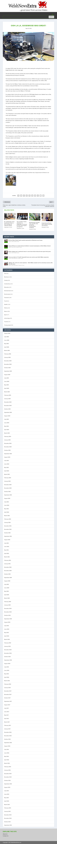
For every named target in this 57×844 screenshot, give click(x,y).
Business (16, 258)
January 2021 (7, 563)
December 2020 (7, 567)
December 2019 (7, 608)
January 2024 (7, 439)
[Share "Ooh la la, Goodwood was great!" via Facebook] (18, 195)
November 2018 (8, 653)
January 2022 (7, 522)
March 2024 (7, 433)
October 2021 (7, 532)
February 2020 (7, 601)
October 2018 (7, 656)
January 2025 (7, 398)
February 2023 (7, 477)
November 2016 (8, 735)
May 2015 (6, 797)
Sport (5, 314)
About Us (5, 834)
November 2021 (8, 529)
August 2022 (7, 498)
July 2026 (6, 336)
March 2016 (7, 763)
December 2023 (7, 443)
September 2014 (8, 825)
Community (7, 283)
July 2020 (6, 584)
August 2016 (7, 746)
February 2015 (7, 807)
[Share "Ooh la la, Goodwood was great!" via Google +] (24, 195)
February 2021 (7, 560)
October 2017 (7, 697)
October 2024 (7, 409)
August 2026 (7, 333)
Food (5, 301)
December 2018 (7, 649)
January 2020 (7, 605)
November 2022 (8, 488)
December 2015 (7, 773)
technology (7, 318)
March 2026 (7, 350)
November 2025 (8, 364)
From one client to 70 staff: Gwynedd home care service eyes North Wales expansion (28, 257)
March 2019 (7, 639)
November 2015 (8, 777)
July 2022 (6, 501)
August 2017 (7, 704)
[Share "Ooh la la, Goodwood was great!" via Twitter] (21, 195)
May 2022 (6, 508)
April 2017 (6, 718)
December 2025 (7, 360)
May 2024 (6, 426)
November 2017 (8, 694)
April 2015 (6, 801)
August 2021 (7, 539)
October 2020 (7, 574)
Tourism (6, 321)
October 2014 (7, 821)
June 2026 (6, 340)
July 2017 (6, 708)
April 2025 (6, 388)
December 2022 (7, 484)
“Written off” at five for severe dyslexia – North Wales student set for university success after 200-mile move (30, 263)
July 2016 (6, 749)
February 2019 (7, 642)
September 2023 (8, 453)
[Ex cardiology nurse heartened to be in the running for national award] (9, 216)
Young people (7, 325)
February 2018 (7, 684)
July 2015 (6, 790)
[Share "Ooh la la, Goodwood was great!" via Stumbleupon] (37, 195)
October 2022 (7, 491)
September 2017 (8, 701)
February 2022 (7, 519)
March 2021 (7, 556)
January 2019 (7, 646)
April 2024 (6, 429)
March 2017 (7, 722)
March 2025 (7, 391)
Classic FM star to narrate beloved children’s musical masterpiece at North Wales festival (29, 245)
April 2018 (6, 677)
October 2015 (7, 780)
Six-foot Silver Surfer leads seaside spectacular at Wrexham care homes (25, 240)
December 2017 (7, 691)
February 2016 (7, 766)
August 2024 (7, 415)
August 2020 (7, 580)
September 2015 (8, 783)
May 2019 (6, 632)
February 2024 (7, 436)
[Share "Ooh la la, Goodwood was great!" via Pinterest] (29, 195)
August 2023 (7, 457)
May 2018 (6, 673)
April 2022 (6, 512)
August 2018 (7, 663)
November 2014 (8, 818)
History (6, 307)
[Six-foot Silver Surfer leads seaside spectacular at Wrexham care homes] (6, 241)
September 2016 (8, 742)
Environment (7, 294)
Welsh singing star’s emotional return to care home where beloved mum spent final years (29, 251)
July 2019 (6, 625)
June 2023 (6, 464)
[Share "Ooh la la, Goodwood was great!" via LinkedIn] (32, 195)
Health (15, 241)
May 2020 (6, 591)
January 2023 (7, 481)
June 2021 (6, 546)
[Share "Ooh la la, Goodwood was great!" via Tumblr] (26, 195)
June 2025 (6, 381)
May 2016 (6, 756)
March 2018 (7, 680)
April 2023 (6, 470)
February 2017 (7, 725)
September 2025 (8, 371)
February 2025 (7, 395)
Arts (15, 247)
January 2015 (7, 811)
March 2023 (7, 474)
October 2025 (7, 367)
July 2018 (6, 666)
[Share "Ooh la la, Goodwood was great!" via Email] (40, 195)
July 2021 (6, 543)
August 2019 (7, 622)
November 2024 (8, 405)
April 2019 (6, 636)
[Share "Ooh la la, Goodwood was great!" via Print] (43, 195)
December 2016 (7, 732)
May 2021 (6, 550)
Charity (6, 280)
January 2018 (7, 687)
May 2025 (6, 384)
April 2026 (6, 347)
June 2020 (6, 587)
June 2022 (6, 505)
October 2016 (7, 739)
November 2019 (8, 611)
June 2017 (6, 711)
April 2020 (6, 594)
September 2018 (8, 660)
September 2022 (8, 494)
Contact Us (5, 836)
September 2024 (8, 412)
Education (16, 265)
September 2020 (8, 577)
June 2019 (6, 629)
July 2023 (6, 460)
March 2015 (7, 804)
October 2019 (7, 615)
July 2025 (6, 378)
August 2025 (7, 374)
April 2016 (6, 759)
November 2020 (8, 570)
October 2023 (7, 450)
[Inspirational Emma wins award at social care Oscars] (47, 217)
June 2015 (6, 794)
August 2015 (7, 787)
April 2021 (6, 553)
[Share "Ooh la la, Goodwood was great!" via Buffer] (35, 195)
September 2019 (8, 618)
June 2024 (6, 422)
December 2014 (7, 814)
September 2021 (8, 536)
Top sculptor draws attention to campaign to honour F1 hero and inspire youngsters (22, 224)
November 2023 (8, 446)
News (18, 241)
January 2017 (7, 728)
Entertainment (7, 290)
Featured (17, 247)
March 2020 (7, 598)
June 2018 (6, 670)
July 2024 (6, 419)
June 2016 (6, 752)
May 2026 (6, 343)
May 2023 (6, 467)
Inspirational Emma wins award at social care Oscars (47, 224)
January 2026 (7, 357)
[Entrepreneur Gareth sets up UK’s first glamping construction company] (34, 216)
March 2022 (7, 515)
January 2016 (7, 770)
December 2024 (7, 402)
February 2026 (7, 353)
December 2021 (7, 525)
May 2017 (6, 715)
